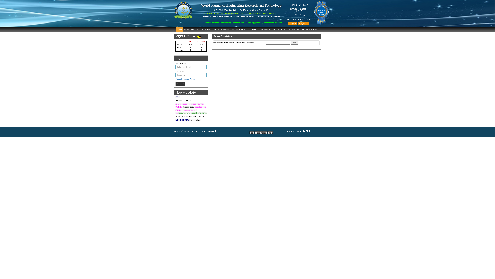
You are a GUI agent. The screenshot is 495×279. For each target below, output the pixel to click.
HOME (179, 29)
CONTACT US (311, 29)
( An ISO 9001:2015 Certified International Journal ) (241, 10)
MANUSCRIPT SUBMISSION (247, 29)
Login (293, 23)
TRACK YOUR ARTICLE (286, 29)
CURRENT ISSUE (227, 29)
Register (303, 23)
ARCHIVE (300, 29)
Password (179, 71)
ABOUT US (188, 29)
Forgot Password (182, 79)
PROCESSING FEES (267, 29)
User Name (180, 63)
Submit (180, 84)
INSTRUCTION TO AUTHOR (207, 29)
